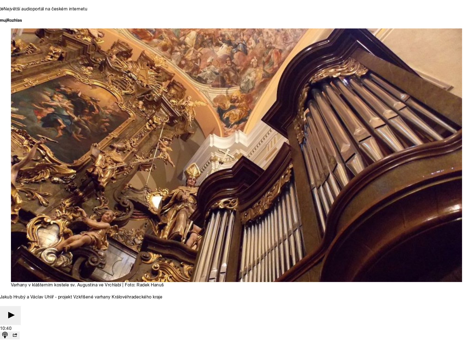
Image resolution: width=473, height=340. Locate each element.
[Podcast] (5, 335)
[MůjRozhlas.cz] (11, 21)
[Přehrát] (10, 315)
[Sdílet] (15, 335)
